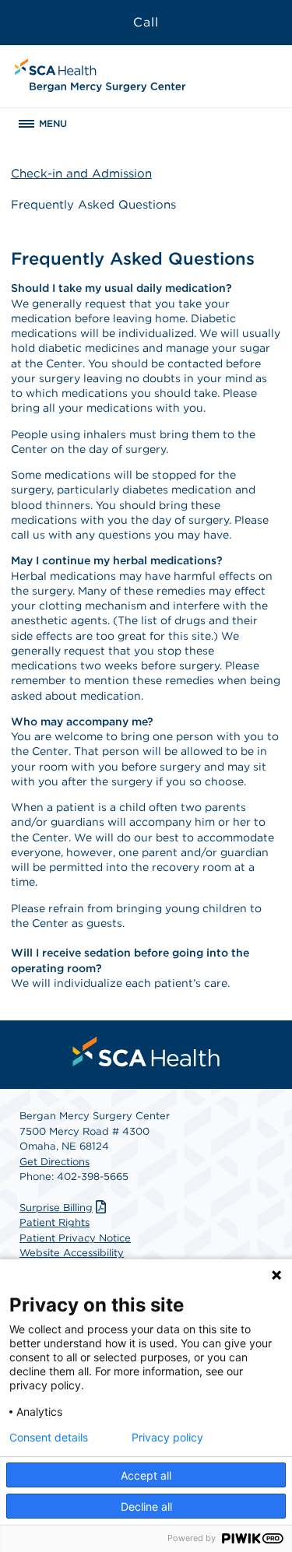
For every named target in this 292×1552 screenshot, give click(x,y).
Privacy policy (167, 1437)
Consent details (48, 1437)
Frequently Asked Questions (93, 205)
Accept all (146, 1475)
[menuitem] (146, 1051)
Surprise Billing (56, 1207)
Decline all (146, 1506)
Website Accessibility (71, 1253)
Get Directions (54, 1162)
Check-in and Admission (81, 174)
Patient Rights (54, 1222)
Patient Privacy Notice (75, 1238)
